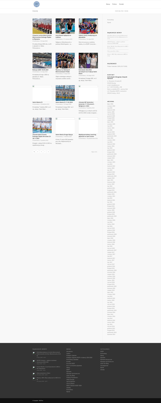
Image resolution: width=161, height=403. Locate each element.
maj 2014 (109, 318)
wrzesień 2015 (111, 288)
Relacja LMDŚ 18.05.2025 (40, 70)
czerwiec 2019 (111, 220)
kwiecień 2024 (111, 144)
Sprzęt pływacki (70, 381)
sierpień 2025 (111, 120)
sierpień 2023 (111, 158)
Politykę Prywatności (72, 377)
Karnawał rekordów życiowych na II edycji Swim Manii (88, 71)
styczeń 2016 (111, 282)
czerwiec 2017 (111, 254)
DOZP (68, 369)
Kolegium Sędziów (71, 355)
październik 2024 (111, 136)
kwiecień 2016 (111, 278)
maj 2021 (109, 198)
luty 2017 (109, 262)
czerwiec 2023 (111, 162)
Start (122, 10)
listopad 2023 (111, 152)
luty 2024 (109, 148)
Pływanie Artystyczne (106, 359)
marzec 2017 (110, 260)
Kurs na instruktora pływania (74, 365)
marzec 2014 (110, 322)
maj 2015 (109, 296)
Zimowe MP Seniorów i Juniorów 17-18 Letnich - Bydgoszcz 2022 (87, 104)
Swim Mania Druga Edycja (64, 134)
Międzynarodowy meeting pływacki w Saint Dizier (87, 135)
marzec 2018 (110, 244)
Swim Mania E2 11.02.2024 (64, 102)
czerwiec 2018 (111, 240)
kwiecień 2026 (111, 110)
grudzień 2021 (111, 188)
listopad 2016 (111, 268)
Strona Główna (70, 383)
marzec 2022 (110, 184)
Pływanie (68, 371)
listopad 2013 (111, 330)
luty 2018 (109, 246)
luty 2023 (109, 170)
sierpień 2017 (111, 252)
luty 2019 (109, 226)
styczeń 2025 (111, 132)
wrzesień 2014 (111, 312)
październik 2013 (111, 332)
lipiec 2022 (110, 180)
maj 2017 (109, 256)
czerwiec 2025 (111, 124)
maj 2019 (109, 222)
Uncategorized (104, 365)
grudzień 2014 (111, 306)
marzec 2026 (110, 112)
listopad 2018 (111, 232)
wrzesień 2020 (111, 208)
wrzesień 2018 (111, 236)
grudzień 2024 (111, 134)
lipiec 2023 (110, 160)
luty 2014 (109, 324)
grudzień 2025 (111, 116)
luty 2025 (109, 130)
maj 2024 (109, 142)
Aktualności (69, 351)
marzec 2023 (110, 168)
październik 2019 (111, 216)
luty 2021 (109, 202)
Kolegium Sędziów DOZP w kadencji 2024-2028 (79, 357)
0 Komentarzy (36, 41)
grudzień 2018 (111, 230)
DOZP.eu (41, 400)
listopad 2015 (111, 284)
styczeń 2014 (111, 326)
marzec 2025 (110, 128)
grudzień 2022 (111, 172)
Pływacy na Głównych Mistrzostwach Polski (63, 71)
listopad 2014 (111, 308)
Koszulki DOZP (70, 363)
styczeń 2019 (111, 228)
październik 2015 (111, 286)
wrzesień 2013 (111, 334)
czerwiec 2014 (111, 316)
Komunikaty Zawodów (72, 359)
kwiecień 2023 (111, 166)
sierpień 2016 (111, 274)
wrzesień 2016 (111, 272)
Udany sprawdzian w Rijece (113, 51)
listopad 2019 (111, 214)
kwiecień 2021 (111, 200)
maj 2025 (109, 126)
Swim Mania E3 (37, 102)
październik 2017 (111, 250)
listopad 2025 (111, 118)
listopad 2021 (111, 190)
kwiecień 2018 (111, 242)
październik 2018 (111, 234)
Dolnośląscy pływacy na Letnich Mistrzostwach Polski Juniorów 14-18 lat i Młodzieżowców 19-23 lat (117, 37)
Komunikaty (110, 19)
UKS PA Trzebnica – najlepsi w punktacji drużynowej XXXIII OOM (116, 42)
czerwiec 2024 (111, 140)
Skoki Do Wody (70, 375)
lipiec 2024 (110, 138)
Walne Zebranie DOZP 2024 (74, 385)
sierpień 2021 (111, 194)
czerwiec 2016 (111, 276)
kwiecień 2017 (111, 258)
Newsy (68, 367)
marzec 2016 (110, 280)
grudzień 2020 (111, 204)
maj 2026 (109, 108)
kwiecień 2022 (111, 182)
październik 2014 (111, 310)
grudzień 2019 (111, 212)
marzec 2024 (110, 146)
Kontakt (68, 361)
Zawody (35, 11)
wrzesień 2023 (111, 156)
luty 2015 (109, 302)
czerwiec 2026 (111, 106)
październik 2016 (111, 270)
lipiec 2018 (110, 238)
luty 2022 (109, 186)
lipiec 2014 (110, 314)
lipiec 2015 (110, 292)
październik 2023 (111, 154)
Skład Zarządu (70, 379)
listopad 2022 (111, 174)
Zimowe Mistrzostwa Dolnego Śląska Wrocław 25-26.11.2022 (42, 136)
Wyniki (109, 22)
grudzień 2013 (111, 328)
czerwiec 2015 (111, 294)
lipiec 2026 (110, 104)
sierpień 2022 (111, 178)
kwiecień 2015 (111, 298)
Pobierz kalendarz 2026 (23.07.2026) (117, 66)
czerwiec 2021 (111, 196)
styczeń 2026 (111, 114)
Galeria (68, 353)
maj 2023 (109, 164)
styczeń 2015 (111, 304)
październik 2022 (111, 176)
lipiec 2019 (110, 218)
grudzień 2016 (111, 266)
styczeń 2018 (111, 248)
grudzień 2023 (111, 150)
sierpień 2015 (111, 290)
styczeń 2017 (111, 264)
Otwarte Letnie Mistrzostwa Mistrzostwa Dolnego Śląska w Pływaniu (42, 37)
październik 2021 (111, 192)
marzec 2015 (110, 300)
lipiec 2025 (110, 122)
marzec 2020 (110, 210)
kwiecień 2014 (111, 320)
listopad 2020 (111, 206)
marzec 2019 (110, 224)
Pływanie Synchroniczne (73, 373)
